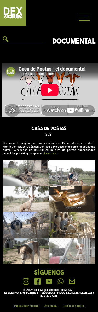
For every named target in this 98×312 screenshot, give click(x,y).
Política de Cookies (73, 306)
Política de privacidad (26, 306)
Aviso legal (50, 306)
